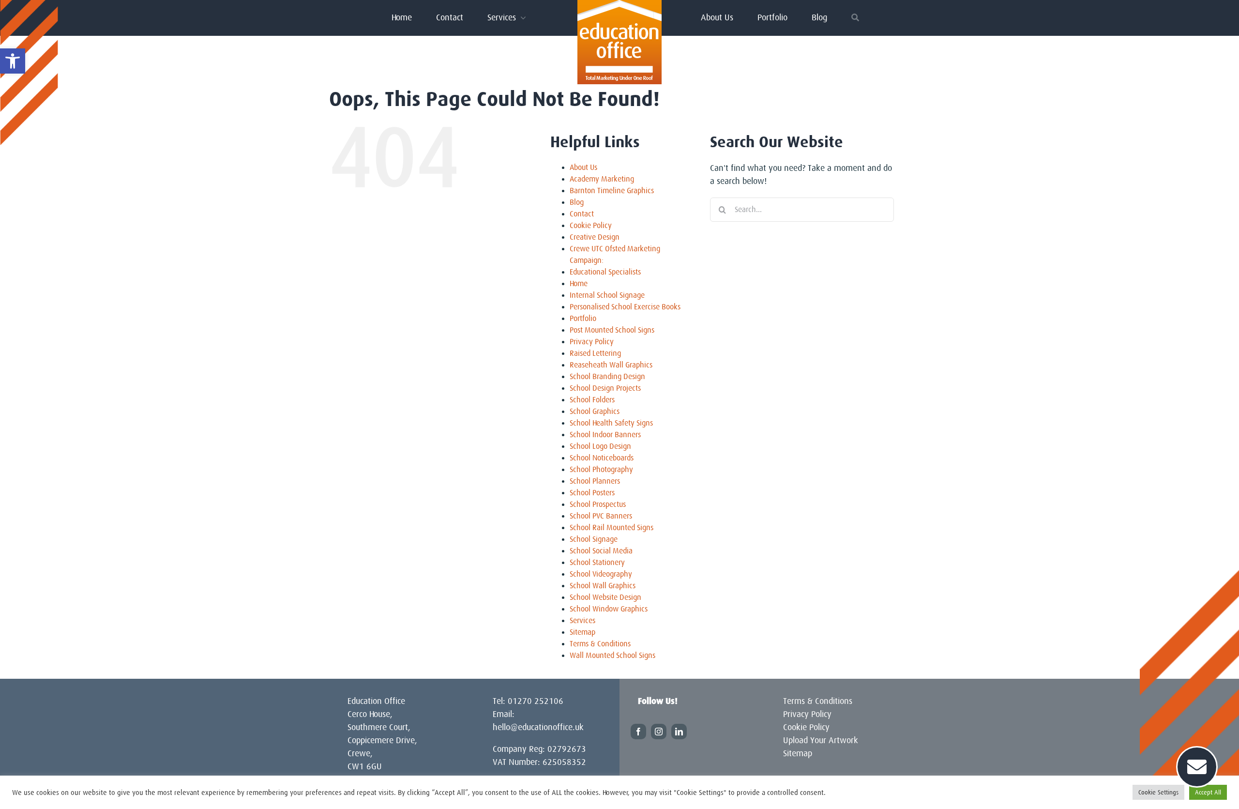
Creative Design (595, 237)
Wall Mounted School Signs (612, 655)
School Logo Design (600, 446)
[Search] (855, 17)
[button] (12, 61)
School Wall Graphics (602, 585)
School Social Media (601, 551)
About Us (583, 167)
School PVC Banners (601, 516)
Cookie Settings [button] (1158, 792)
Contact (582, 214)
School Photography (601, 469)
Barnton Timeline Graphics (612, 190)
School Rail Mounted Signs (611, 527)
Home (579, 283)
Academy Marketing (602, 179)
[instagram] (658, 731)
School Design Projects (605, 388)
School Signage (594, 539)
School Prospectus (598, 504)
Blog (577, 202)
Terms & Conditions (600, 644)
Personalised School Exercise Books (625, 307)
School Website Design (605, 597)
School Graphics (595, 411)
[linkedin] (679, 731)
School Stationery (597, 562)
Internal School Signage (607, 295)
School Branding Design (607, 376)
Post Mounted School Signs (612, 330)
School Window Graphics (609, 609)
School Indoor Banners (605, 434)
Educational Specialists (605, 272)
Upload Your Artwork (820, 740)
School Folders (592, 400)
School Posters (592, 492)
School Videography (601, 574)
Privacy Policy (592, 341)
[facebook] (638, 731)
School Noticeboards (602, 458)
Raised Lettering (595, 353)
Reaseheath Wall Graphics (611, 365)
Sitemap (582, 632)
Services (582, 620)
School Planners (595, 481)
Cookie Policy (591, 225)
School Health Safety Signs (611, 423)
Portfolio (583, 318)
